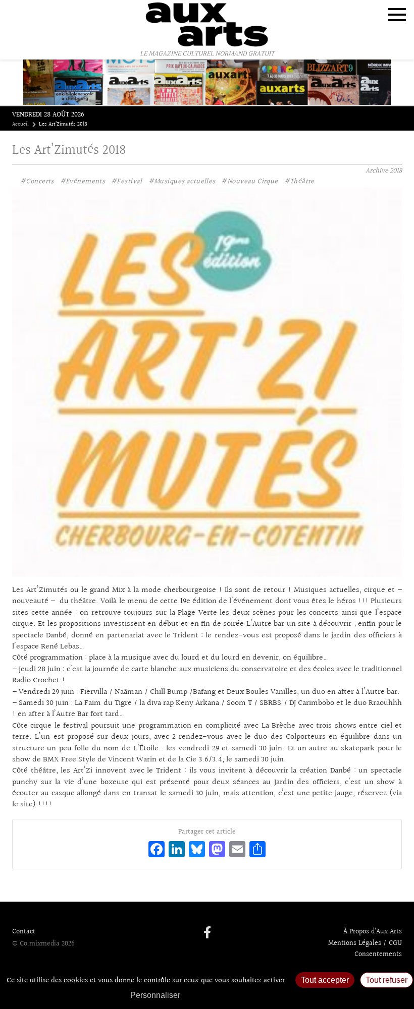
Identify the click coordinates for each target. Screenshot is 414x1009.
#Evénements (83, 181)
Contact (23, 931)
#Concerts (37, 181)
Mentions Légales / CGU (365, 943)
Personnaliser (155, 995)
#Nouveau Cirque (249, 181)
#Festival (126, 181)
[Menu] (397, 14)
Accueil (20, 125)
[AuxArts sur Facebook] (207, 933)
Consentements (378, 954)
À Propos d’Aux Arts (372, 931)
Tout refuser (386, 980)
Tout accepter (325, 980)
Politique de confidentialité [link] (239, 995)
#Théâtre (299, 181)
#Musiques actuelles (182, 181)
